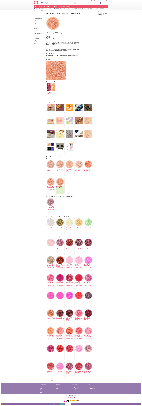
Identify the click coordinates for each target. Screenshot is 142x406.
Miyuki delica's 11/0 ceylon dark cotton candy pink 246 (59, 371)
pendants (35, 31)
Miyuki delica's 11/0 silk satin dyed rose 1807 (69, 283)
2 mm (54, 36)
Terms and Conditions (75, 389)
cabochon (36, 21)
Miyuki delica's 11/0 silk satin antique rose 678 (50, 207)
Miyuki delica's (57, 33)
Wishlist (95, 0)
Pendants (41, 387)
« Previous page (49, 380)
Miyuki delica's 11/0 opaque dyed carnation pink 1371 (50, 283)
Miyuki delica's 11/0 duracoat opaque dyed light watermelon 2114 (69, 336)
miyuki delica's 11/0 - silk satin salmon (44, 10)
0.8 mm (54, 37)
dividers (35, 28)
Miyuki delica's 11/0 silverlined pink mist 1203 (50, 265)
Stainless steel (36, 38)
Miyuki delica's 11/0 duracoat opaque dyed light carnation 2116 (87, 336)
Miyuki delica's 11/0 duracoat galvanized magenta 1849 (87, 248)
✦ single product (68, 33)
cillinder (54, 35)
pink (54, 34)
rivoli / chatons (36, 35)
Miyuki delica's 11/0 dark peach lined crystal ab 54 (51, 318)
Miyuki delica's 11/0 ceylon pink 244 (78, 265)
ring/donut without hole (38, 33)
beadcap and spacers (38, 18)
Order (102, 3)
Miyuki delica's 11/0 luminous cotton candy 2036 (59, 301)
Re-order (57, 389)
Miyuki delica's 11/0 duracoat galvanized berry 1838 (59, 265)
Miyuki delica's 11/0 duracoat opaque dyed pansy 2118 (87, 318)
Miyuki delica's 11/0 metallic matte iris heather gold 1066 (87, 301)
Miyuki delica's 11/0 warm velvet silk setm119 (50, 92)
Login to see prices (51, 94)
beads (35, 20)
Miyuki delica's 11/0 (59, 186)
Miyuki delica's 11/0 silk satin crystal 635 (50, 227)
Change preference (68, 404)
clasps (35, 25)
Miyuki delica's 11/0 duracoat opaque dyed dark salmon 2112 (87, 169)
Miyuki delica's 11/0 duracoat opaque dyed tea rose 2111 (50, 336)
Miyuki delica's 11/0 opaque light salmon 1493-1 (59, 169)
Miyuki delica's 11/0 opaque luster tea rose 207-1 (50, 187)
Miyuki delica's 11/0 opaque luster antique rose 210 (87, 354)
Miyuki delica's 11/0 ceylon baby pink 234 (50, 247)
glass (54, 33)
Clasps (41, 392)
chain (35, 23)
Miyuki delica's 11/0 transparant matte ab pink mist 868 (50, 169)
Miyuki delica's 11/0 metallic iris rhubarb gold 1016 (60, 318)
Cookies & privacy (75, 388)
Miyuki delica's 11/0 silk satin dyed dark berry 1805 (69, 248)
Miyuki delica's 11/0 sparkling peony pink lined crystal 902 (87, 371)
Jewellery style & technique (52, 6)
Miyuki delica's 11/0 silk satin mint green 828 (88, 227)
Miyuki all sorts (63, 33)
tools (35, 43)
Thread (41, 388)
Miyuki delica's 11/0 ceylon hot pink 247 (87, 265)
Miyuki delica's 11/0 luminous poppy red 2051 (78, 301)
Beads (41, 389)
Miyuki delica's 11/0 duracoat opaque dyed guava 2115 (78, 336)
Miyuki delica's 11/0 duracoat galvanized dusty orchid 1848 (78, 248)
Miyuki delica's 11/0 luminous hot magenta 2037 (69, 301)
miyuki (35, 30)
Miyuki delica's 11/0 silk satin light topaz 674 (78, 227)
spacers (35, 36)
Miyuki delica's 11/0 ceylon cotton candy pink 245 (79, 354)
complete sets (36, 26)
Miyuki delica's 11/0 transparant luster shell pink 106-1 (69, 169)
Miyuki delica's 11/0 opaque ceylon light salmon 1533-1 (78, 169)
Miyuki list (57, 388)
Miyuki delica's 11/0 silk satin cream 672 (69, 227)
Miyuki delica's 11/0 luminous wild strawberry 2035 (50, 301)
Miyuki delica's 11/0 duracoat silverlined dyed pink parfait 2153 (50, 354)
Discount (60, 6)
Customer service (102, 0)
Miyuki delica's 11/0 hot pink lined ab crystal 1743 (59, 283)
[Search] (75, 3)
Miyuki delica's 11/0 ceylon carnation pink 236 (50, 371)
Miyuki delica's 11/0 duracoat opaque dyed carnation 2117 (78, 318)
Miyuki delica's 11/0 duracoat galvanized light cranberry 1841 (79, 371)
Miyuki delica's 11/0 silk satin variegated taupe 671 (60, 227)
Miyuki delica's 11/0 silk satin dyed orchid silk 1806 (60, 248)
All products (40, 6)
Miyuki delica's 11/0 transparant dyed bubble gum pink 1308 (79, 283)
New (44, 6)
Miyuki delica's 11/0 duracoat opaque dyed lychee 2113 (59, 336)
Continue (62, 404)
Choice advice (66, 6)
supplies (35, 40)
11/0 (56, 36)
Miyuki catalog (58, 387)
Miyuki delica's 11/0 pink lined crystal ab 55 (69, 265)
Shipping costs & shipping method (77, 387)
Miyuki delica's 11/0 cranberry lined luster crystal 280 (69, 318)
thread (35, 41)
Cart (99, 11)
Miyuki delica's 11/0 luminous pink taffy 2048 (88, 283)
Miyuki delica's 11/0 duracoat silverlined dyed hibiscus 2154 (59, 354)
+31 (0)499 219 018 (91, 387)
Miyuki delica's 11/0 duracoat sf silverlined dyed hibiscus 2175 (69, 354)
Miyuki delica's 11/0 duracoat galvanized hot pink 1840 (69, 371)
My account (90, 0)
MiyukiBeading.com (92, 388)
